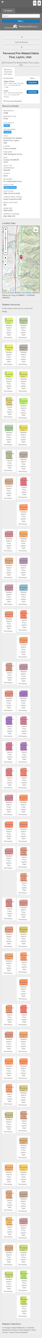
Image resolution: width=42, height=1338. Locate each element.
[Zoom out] (5, 252)
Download (32, 82)
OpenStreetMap (26, 292)
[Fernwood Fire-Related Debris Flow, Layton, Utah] (21, 64)
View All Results (21, 42)
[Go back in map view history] (5, 264)
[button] (21, 257)
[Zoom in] (5, 229)
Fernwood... (9, 337)
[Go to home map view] (5, 258)
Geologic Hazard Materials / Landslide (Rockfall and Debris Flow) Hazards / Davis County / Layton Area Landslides (19, 1330)
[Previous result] (22, 37)
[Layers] (35, 229)
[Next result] (22, 47)
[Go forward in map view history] (5, 261)
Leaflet (11, 292)
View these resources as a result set (18, 308)
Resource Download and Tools (8, 71)
